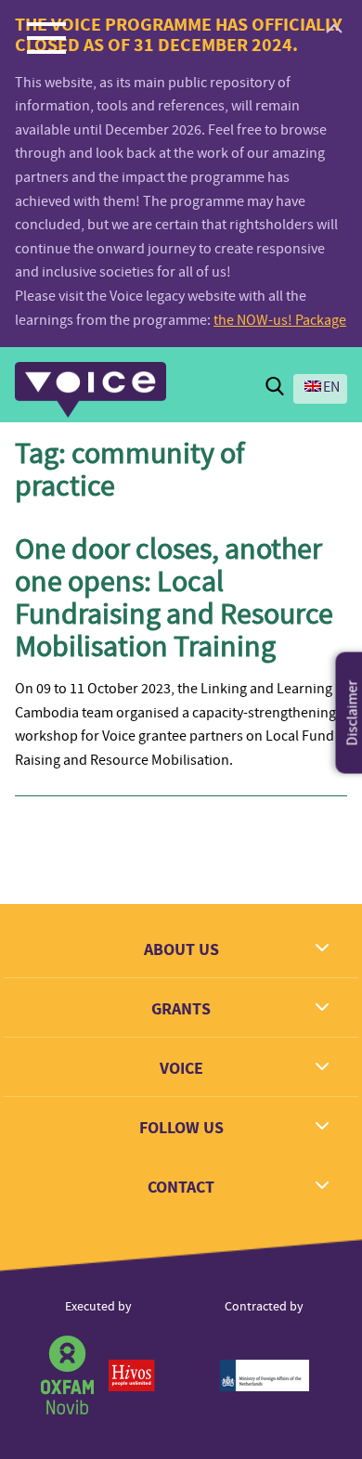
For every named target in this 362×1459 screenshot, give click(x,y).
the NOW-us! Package (279, 320)
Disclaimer (352, 713)
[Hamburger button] (46, 37)
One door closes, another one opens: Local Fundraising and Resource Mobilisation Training (174, 598)
